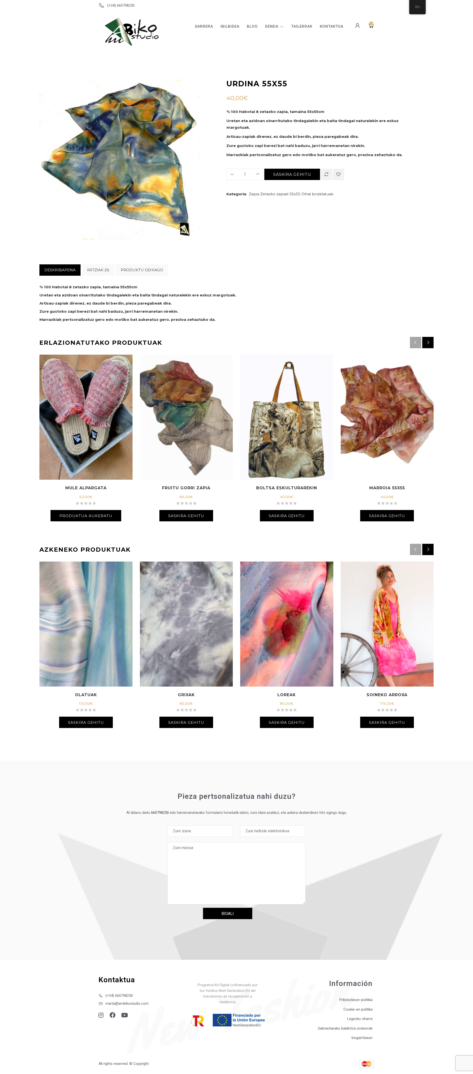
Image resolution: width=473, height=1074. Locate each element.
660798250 (160, 812)
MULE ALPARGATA (86, 488)
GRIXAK (186, 694)
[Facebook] (112, 1015)
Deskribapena (60, 270)
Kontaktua (331, 26)
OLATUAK (86, 694)
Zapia (254, 194)
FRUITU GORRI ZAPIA (186, 488)
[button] (428, 342)
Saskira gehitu (292, 174)
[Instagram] (101, 1015)
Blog (252, 26)
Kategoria (236, 194)
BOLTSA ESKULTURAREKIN (286, 488)
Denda (271, 26)
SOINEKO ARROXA (387, 694)
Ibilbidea (229, 26)
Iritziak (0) (98, 270)
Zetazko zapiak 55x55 (280, 194)
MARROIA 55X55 (387, 488)
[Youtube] (124, 1015)
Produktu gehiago (142, 270)
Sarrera (204, 26)
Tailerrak (301, 26)
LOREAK (286, 694)
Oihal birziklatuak (317, 194)
